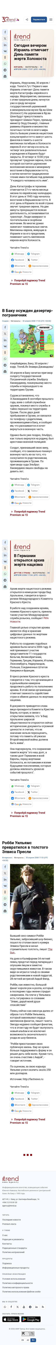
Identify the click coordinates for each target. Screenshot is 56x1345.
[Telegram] (30, 1306)
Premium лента (9, 1224)
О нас (4, 1235)
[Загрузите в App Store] (11, 1319)
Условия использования (13, 1279)
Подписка (7, 1263)
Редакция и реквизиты (13, 1239)
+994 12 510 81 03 (9, 1202)
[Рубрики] (51, 19)
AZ (28, 1340)
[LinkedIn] (36, 1306)
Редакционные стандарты (14, 1248)
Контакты (7, 1244)
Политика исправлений (13, 1252)
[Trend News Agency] (10, 1179)
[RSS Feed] (42, 1306)
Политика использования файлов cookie (21, 1291)
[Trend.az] (10, 19)
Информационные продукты (15, 1268)
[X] (17, 1306)
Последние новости (11, 1220)
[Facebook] (11, 1306)
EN (23, 1340)
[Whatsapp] (4, 1306)
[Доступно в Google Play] (31, 1319)
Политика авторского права (15, 1287)
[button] (5, 32)
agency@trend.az (9, 1206)
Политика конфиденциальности (17, 1283)
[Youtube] (23, 1306)
